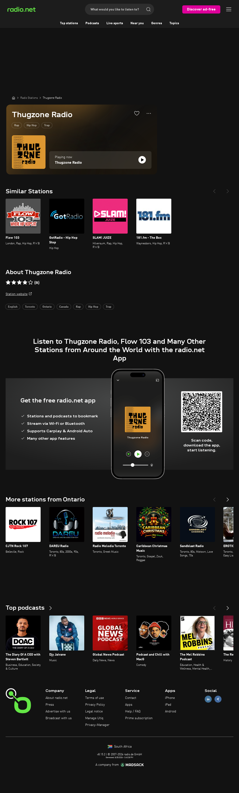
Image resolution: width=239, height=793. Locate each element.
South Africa (122, 746)
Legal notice (94, 711)
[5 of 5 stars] (30, 282)
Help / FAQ (133, 711)
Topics (174, 23)
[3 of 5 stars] (19, 282)
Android (170, 711)
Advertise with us (58, 711)
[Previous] (214, 189)
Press (50, 704)
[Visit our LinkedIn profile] (208, 699)
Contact (130, 698)
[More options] (148, 113)
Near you (137, 23)
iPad (168, 704)
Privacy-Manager (97, 725)
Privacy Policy (95, 704)
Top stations (69, 23)
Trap (47, 125)
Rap (16, 125)
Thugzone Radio (68, 163)
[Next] (227, 189)
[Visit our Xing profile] (218, 699)
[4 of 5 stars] (25, 282)
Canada (63, 307)
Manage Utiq (94, 718)
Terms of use (94, 698)
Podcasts (92, 23)
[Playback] (142, 159)
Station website (17, 294)
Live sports (114, 23)
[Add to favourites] (137, 113)
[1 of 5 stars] (8, 282)
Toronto (30, 307)
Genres (156, 23)
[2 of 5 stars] (14, 282)
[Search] (148, 9)
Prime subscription (139, 718)
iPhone (170, 698)
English (13, 307)
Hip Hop (32, 125)
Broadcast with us (59, 718)
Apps (128, 704)
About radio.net (57, 698)
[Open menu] (229, 9)
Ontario (47, 307)
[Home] (13, 98)
